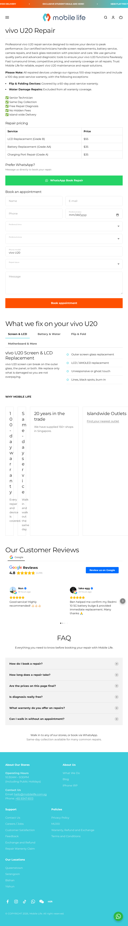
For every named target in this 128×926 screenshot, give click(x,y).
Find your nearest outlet (103, 421)
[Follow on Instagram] (16, 901)
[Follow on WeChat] (41, 901)
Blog (66, 779)
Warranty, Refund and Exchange (72, 830)
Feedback (12, 836)
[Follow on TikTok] (24, 901)
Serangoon (12, 874)
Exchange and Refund (20, 842)
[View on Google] (13, 590)
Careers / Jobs (14, 823)
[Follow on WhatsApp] (33, 901)
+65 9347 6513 (24, 798)
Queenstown (14, 867)
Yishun (9, 886)
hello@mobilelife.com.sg (30, 794)
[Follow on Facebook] (7, 901)
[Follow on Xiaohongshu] (50, 901)
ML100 (55, 823)
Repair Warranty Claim (20, 848)
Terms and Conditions (65, 836)
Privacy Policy (60, 817)
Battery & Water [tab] (49, 334)
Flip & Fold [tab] (78, 334)
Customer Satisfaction (20, 830)
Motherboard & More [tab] (22, 343)
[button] (5, 601)
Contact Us (12, 817)
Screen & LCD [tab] (17, 334)
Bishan (9, 880)
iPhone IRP (70, 785)
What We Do (71, 773)
